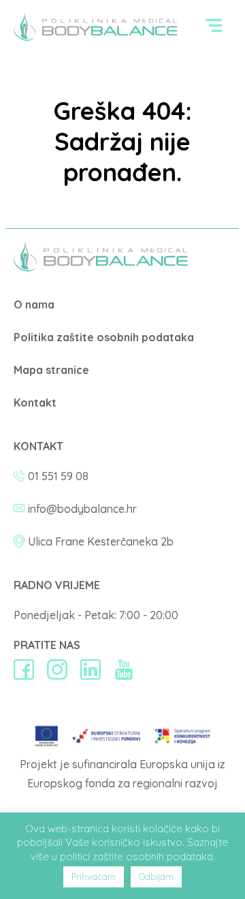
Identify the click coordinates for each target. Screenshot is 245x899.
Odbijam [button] (156, 876)
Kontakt (35, 402)
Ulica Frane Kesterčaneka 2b (101, 541)
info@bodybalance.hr (82, 509)
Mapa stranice (51, 370)
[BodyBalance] (101, 267)
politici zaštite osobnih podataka (136, 856)
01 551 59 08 (58, 476)
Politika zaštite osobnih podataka (104, 337)
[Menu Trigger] (214, 29)
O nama (34, 304)
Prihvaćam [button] (93, 876)
